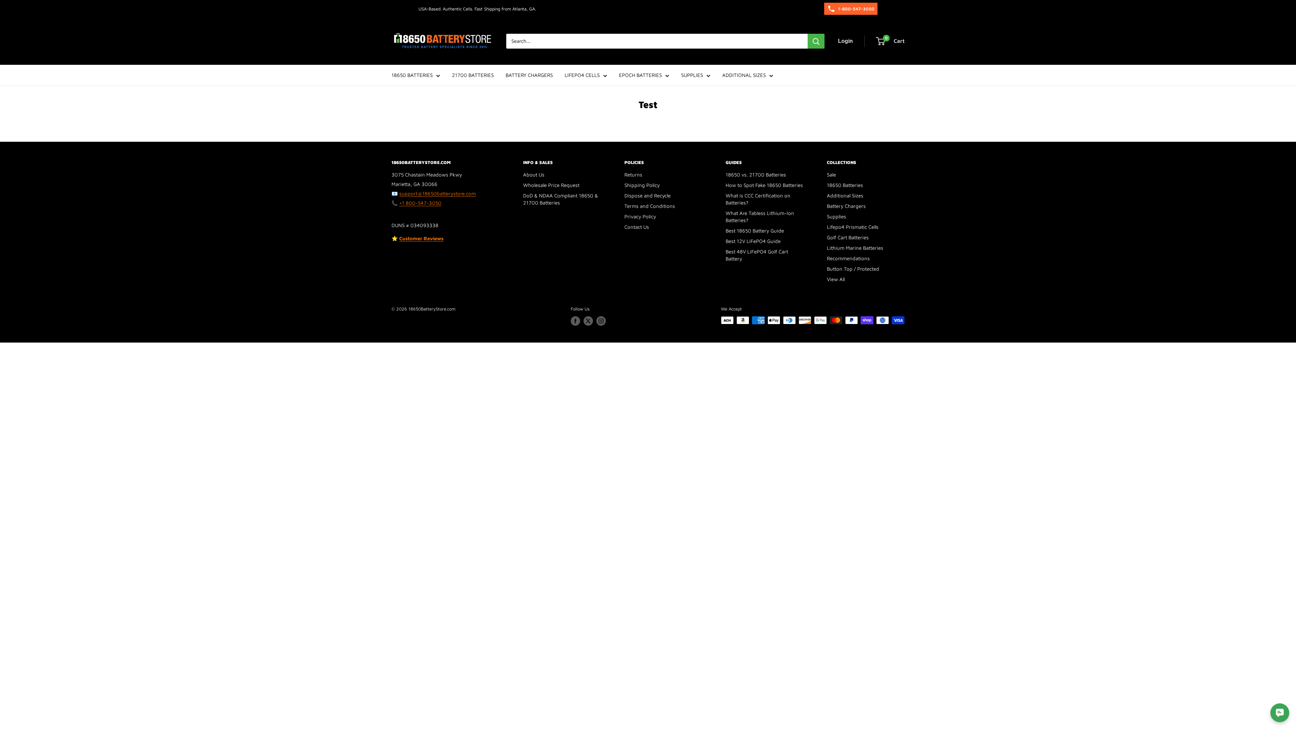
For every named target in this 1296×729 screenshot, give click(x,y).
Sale (831, 175)
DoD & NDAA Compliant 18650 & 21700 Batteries (560, 199)
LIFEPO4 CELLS (582, 75)
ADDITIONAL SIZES (744, 75)
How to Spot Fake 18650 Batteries (764, 185)
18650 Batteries (845, 185)
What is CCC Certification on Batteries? (758, 199)
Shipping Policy (642, 185)
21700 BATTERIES (473, 75)
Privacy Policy (640, 216)
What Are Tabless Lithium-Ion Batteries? (760, 216)
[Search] (816, 41)
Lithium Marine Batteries (855, 248)
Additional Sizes (845, 195)
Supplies (836, 216)
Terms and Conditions (649, 206)
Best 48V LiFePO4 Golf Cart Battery (757, 255)
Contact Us (636, 227)
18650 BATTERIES (412, 75)
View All (836, 279)
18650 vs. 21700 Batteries (756, 175)
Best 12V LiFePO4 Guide (753, 241)
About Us (533, 175)
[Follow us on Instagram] (601, 321)
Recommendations (848, 258)
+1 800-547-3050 (420, 203)
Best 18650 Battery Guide (755, 231)
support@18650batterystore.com (437, 193)
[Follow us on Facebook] (575, 321)
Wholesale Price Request (551, 185)
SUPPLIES (692, 75)
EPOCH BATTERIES (640, 75)
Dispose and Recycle (647, 195)
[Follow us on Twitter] (588, 321)
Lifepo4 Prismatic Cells (853, 227)
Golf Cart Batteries (848, 237)
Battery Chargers (846, 206)
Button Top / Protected (853, 269)
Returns (633, 175)
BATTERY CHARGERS (529, 75)
